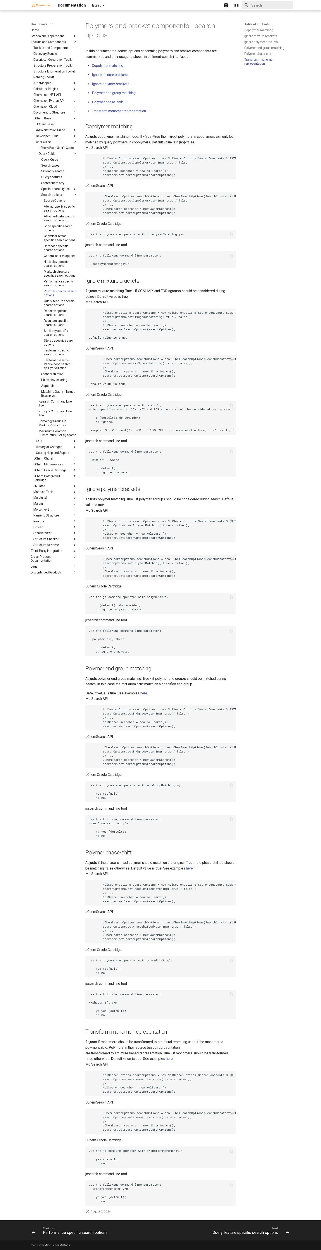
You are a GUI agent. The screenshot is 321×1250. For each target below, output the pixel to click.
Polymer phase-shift (107, 102)
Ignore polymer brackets (110, 84)
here (143, 693)
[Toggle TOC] (236, 5)
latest (96, 5)
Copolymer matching (107, 66)
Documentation (42, 24)
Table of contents (257, 24)
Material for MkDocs (57, 1245)
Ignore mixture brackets (110, 75)
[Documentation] (41, 5)
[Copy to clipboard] (231, 158)
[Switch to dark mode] (226, 5)
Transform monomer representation (119, 111)
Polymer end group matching (114, 93)
